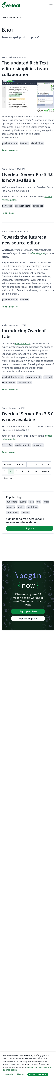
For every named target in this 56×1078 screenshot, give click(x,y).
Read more (10, 150)
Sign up (30, 528)
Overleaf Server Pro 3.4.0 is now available (28, 177)
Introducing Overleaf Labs (24, 333)
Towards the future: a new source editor (24, 240)
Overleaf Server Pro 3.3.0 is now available (28, 416)
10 (35, 471)
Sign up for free (28, 611)
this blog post (38, 253)
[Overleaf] (11, 5)
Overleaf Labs (22, 343)
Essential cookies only (15, 1074)
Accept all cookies (38, 1074)
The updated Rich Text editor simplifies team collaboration (25, 68)
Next (45, 471)
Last (8, 478)
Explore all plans (28, 618)
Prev (20, 464)
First (8, 464)
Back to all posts (11, 17)
